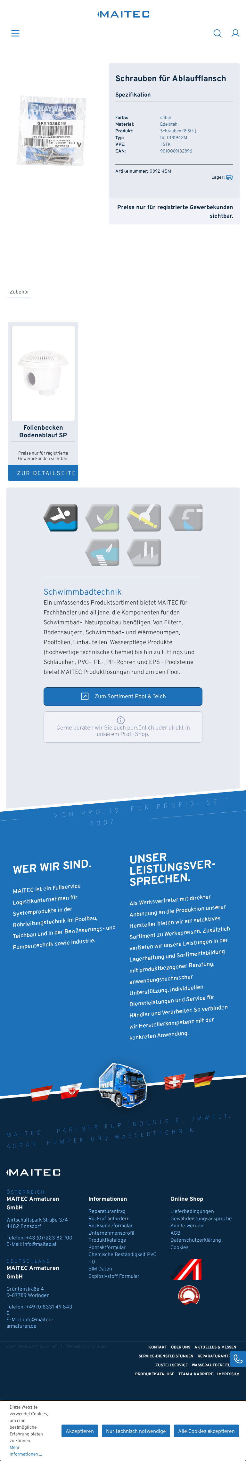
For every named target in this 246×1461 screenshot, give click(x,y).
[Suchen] (217, 33)
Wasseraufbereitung (214, 1365)
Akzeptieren (80, 1431)
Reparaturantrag (107, 1211)
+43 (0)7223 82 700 (49, 1238)
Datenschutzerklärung (195, 1240)
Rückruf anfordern (109, 1219)
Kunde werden (186, 1226)
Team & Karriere (195, 1374)
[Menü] (15, 33)
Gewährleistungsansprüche (201, 1219)
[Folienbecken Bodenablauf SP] (43, 373)
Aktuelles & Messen (215, 1347)
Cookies (179, 1248)
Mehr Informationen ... (26, 1451)
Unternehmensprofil (111, 1233)
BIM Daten (100, 1269)
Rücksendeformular (110, 1226)
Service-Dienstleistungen (166, 1356)
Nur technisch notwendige (136, 1431)
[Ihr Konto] (235, 33)
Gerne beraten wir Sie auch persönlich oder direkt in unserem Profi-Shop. (123, 731)
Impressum (228, 1374)
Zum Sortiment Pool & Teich (130, 696)
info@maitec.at (40, 1244)
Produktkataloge (107, 1240)
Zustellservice (171, 1365)
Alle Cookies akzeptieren (206, 1431)
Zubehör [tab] (19, 292)
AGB (175, 1233)
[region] (51, 131)
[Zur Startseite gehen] (123, 14)
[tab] (60, 517)
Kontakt (157, 1347)
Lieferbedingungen (192, 1211)
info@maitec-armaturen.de (29, 1323)
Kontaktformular (107, 1248)
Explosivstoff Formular (113, 1276)
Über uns (180, 1347)
